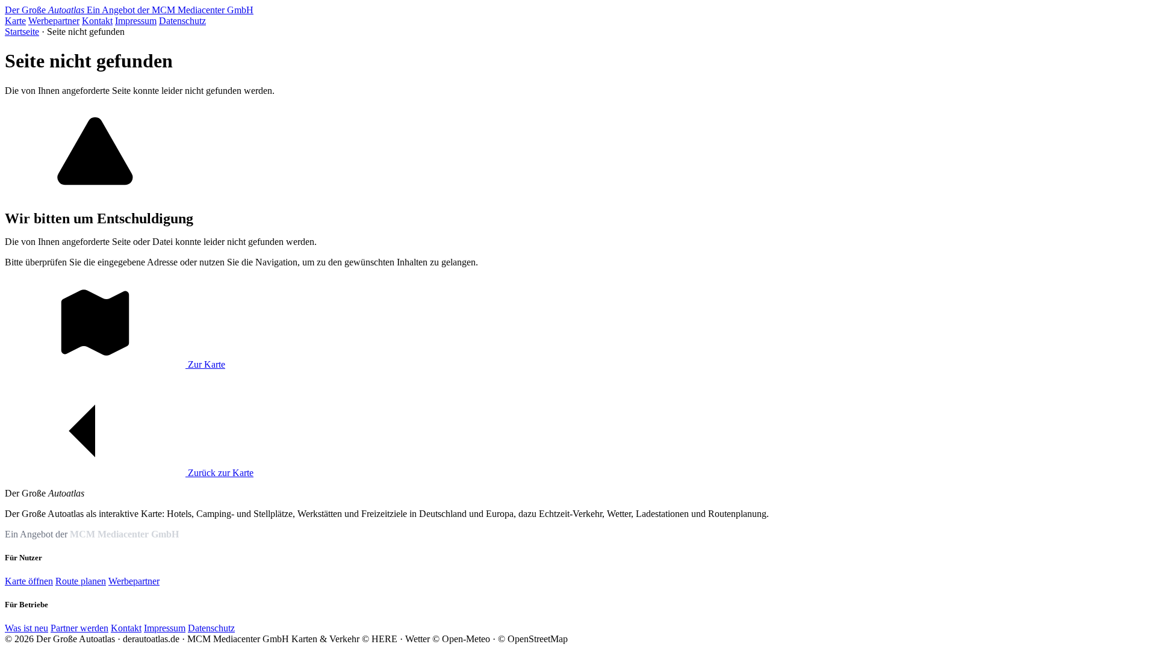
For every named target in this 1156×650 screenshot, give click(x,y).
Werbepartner (53, 21)
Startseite (22, 31)
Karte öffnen (29, 581)
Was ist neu (26, 628)
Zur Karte (205, 364)
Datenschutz (182, 21)
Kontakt (97, 21)
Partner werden (79, 628)
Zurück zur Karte (219, 473)
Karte (15, 21)
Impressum (136, 21)
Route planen (80, 581)
